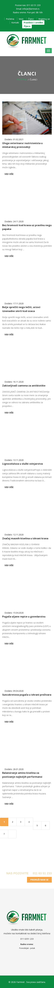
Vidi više (9, 174)
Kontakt (15, 22)
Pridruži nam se (39, 879)
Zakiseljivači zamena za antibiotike (23, 385)
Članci (31, 18)
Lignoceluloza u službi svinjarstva (22, 463)
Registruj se (44, 18)
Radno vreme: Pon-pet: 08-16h (28, 12)
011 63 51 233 (42, 873)
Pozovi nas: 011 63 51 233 (27, 5)
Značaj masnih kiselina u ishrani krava (25, 538)
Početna (10, 18)
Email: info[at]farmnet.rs (27, 8)
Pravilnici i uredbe (33, 22)
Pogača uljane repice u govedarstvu (23, 616)
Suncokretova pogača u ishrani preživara (26, 694)
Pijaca (27, 26)
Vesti (21, 18)
